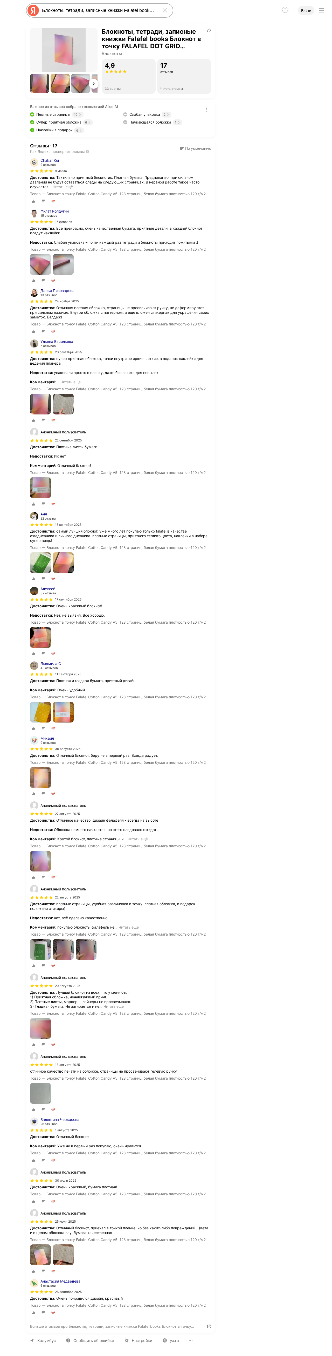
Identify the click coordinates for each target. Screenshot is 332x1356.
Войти (306, 11)
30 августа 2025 (67, 749)
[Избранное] (285, 10)
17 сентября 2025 (68, 599)
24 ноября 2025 (67, 301)
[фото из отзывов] (40, 265)
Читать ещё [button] (63, 187)
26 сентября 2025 (68, 1292)
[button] (39, 83)
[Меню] (321, 10)
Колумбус (46, 1340)
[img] (41, 171)
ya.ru (174, 1340)
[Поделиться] (209, 30)
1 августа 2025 (66, 1130)
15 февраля (63, 222)
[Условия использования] (207, 110)
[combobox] (98, 10)
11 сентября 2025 (68, 674)
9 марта (61, 171)
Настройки (142, 1340)
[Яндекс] (33, 10)
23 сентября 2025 (68, 352)
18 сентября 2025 (68, 525)
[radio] (33, 201)
